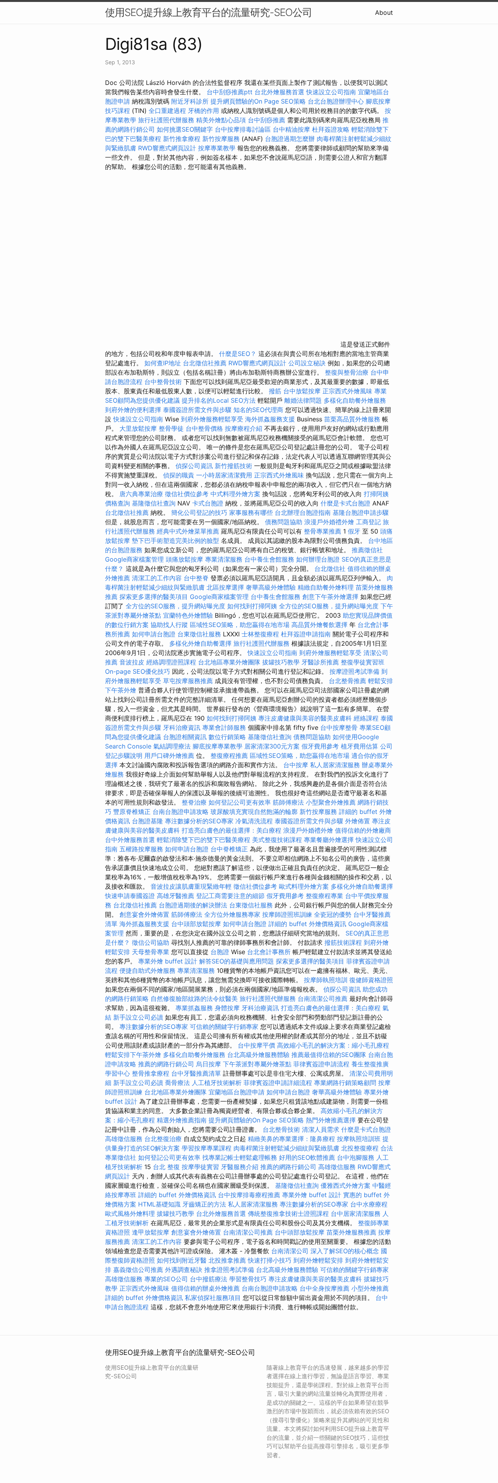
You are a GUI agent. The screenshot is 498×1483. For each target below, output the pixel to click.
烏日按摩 (208, 1064)
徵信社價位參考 (187, 494)
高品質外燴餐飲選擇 (320, 625)
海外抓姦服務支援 (270, 419)
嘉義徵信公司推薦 (138, 1269)
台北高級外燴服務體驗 (259, 1055)
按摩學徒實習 (201, 1167)
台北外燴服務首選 (280, 92)
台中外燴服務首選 (130, 840)
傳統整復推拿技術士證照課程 (289, 1213)
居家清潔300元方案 (272, 746)
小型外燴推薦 (370, 1288)
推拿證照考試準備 (230, 1269)
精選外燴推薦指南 (182, 1120)
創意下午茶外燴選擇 (330, 597)
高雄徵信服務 (123, 1139)
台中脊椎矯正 (230, 849)
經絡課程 (366, 718)
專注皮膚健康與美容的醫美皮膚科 (305, 718)
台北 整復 (166, 1167)
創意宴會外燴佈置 (144, 914)
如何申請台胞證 (153, 634)
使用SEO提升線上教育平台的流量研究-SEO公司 (208, 12)
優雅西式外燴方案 (345, 1185)
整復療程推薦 (229, 755)
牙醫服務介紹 (239, 1167)
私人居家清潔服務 (335, 765)
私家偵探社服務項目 (213, 1298)
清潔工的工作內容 (157, 578)
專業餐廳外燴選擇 (330, 840)
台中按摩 (295, 765)
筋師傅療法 (288, 802)
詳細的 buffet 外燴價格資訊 (307, 924)
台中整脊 (196, 578)
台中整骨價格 (205, 428)
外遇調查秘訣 (183, 1269)
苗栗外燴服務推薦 (351, 1232)
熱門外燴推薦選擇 (332, 1120)
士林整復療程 (260, 634)
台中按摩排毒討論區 (244, 129)
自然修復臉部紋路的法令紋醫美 (194, 998)
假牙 (354, 531)
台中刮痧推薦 (266, 120)
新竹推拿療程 (181, 139)
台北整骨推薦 (347, 681)
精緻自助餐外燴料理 (327, 587)
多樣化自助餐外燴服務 (355, 400)
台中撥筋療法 (208, 1279)
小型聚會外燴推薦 (331, 802)
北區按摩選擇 (226, 587)
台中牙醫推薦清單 (196, 1073)
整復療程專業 (324, 896)
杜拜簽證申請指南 (306, 634)
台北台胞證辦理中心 (336, 101)
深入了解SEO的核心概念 (344, 1251)
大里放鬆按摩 (139, 428)
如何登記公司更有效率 (240, 802)
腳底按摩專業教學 (218, 746)
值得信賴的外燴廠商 (363, 830)
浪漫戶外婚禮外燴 (329, 522)
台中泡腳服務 (356, 1157)
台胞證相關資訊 (185, 737)
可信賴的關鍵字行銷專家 (224, 1026)
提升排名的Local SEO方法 (219, 400)
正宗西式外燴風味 (348, 391)
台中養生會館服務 (270, 559)
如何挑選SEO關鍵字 (185, 129)
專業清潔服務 (223, 559)
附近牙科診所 (190, 101)
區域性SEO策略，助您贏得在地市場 (239, 625)
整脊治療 (194, 802)
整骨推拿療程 (150, 1073)
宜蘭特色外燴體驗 (188, 615)
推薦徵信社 (367, 550)
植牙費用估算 (359, 746)
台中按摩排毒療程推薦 (250, 1195)
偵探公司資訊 (194, 466)
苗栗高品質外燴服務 (353, 419)
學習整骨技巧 (248, 1279)
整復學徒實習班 (362, 662)
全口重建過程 (167, 110)
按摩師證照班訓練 (288, 914)
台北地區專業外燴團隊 (230, 662)
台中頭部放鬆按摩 (197, 924)
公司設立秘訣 (307, 363)
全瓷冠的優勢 (332, 914)
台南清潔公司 (290, 1251)
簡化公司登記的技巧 (199, 512)
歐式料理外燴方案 (305, 886)
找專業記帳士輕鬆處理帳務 (239, 1157)
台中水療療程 (369, 1204)
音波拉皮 (131, 662)
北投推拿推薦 (227, 1260)
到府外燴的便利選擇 (134, 410)
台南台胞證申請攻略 (181, 811)
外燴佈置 (357, 821)
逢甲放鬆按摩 (151, 1232)
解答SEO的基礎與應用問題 (236, 961)
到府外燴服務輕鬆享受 (212, 419)
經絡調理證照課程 (171, 662)
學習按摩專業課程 (207, 1148)
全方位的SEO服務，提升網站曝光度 (175, 606)
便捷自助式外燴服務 (148, 970)
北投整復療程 (360, 1148)
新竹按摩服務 (221, 139)
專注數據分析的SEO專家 (199, 821)
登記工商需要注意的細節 (230, 896)
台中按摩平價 (256, 1045)
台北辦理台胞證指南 (303, 512)
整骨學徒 (171, 428)
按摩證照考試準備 (355, 671)
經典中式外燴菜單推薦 (188, 531)
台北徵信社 (329, 568)
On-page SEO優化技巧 (137, 671)
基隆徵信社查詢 (153, 503)
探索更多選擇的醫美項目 (153, 597)
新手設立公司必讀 (138, 1017)
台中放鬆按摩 (303, 391)
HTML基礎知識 (159, 1204)
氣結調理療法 (172, 746)
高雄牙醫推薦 (175, 896)
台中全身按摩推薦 (325, 1288)
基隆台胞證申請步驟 (361, 512)
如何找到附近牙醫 (182, 1260)
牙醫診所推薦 (320, 662)
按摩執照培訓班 (359, 1139)
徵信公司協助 (150, 942)
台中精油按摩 (292, 129)
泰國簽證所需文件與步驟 (197, 410)
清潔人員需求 (320, 1129)
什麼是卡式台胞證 (345, 503)
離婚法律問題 (303, 400)
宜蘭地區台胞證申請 (237, 1092)
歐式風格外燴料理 (131, 1213)
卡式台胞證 (207, 503)
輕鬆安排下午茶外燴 (133, 1055)
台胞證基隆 (147, 821)
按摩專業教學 (217, 148)
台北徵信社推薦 (204, 363)
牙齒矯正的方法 (204, 1204)
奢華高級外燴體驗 (271, 587)
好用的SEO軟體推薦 (307, 1157)
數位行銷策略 (227, 737)
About (384, 12)
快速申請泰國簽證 (130, 896)
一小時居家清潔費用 (224, 475)
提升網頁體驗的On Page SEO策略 (258, 101)
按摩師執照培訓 (326, 980)
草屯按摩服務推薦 (189, 681)
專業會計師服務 (224, 727)
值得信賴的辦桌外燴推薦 (205, 1288)
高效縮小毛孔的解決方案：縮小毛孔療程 (333, 1045)
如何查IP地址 (162, 363)
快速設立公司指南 (331, 92)
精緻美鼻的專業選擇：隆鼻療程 (291, 1139)
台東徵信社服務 (199, 634)
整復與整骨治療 (346, 372)
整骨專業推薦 (322, 531)
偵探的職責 (178, 475)
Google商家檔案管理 (134, 559)
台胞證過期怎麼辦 (290, 139)
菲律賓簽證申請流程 (321, 1064)
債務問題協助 (283, 522)
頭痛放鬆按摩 (185, 559)
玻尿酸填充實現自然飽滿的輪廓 (254, 811)
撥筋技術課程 (344, 942)
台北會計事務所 (269, 952)
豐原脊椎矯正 (133, 811)
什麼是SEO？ (237, 354)
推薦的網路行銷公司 (166, 1064)
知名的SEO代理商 (258, 410)
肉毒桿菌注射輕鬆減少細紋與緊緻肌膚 (286, 1148)
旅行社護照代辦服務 (166, 120)
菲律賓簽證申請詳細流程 (278, 1083)
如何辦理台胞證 (318, 559)
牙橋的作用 (203, 110)
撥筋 (275, 391)
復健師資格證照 (371, 980)
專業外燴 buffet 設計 (167, 961)
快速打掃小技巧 (269, 1260)
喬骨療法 (177, 1083)
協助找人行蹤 (169, 625)
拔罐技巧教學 (282, 662)
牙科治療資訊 (181, 727)
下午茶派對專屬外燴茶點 (257, 1064)
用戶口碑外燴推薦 (170, 755)
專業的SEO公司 (166, 1279)
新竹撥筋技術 (233, 466)
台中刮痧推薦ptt (230, 92)
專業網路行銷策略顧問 (345, 1083)
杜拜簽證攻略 (330, 129)
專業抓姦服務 (194, 1008)
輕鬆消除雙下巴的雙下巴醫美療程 (203, 840)
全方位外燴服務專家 (233, 914)
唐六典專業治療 (141, 494)
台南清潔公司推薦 (322, 998)
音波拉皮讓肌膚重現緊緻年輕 (191, 886)
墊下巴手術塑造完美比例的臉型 (175, 540)
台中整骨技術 (163, 382)
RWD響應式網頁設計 (167, 148)
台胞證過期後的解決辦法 (193, 905)
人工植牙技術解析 (217, 1083)
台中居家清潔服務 (356, 1213)
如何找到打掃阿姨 (252, 606)
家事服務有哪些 (251, 512)
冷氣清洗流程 (254, 821)
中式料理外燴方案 (236, 494)
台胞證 (219, 952)
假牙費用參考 (320, 746)
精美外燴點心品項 (222, 120)
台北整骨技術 (281, 1129)
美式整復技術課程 (278, 840)
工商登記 (368, 522)
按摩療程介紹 (244, 428)
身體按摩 (227, 1008)
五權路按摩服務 (142, 849)
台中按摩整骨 (339, 727)
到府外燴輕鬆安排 (318, 1260)
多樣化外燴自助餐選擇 (201, 643)
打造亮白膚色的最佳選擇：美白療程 (231, 830)
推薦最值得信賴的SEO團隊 (328, 1055)
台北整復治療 (163, 1139)
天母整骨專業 (150, 952)
